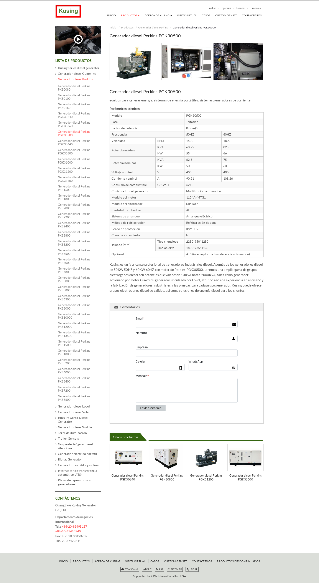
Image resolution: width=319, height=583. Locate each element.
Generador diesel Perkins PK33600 (74, 397)
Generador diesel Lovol (74, 406)
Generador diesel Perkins (153, 27)
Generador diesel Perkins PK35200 (74, 361)
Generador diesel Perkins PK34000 (74, 261)
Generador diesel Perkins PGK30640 (128, 477)
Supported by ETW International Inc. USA (159, 576)
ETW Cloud (131, 569)
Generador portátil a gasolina (78, 465)
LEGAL (193, 569)
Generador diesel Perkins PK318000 (74, 352)
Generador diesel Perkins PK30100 (74, 96)
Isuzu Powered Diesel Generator (73, 419)
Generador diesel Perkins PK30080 (74, 87)
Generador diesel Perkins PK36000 (74, 370)
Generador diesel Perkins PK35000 (74, 279)
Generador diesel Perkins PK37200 (74, 388)
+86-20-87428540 (68, 531)
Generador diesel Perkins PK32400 (74, 224)
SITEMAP (176, 569)
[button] (130, 15)
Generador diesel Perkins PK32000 (74, 206)
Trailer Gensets (68, 438)
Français (255, 8)
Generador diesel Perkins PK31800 (74, 197)
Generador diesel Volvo (74, 412)
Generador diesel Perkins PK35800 (74, 288)
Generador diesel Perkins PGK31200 (206, 477)
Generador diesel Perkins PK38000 (74, 306)
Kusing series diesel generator (78, 68)
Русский (226, 8)
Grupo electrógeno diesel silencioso (75, 446)
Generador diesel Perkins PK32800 (74, 233)
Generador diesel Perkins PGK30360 (74, 124)
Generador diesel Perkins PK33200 (74, 242)
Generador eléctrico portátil (77, 453)
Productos (127, 27)
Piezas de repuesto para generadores (74, 482)
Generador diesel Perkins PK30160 (74, 106)
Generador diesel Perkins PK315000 (74, 343)
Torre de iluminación (72, 433)
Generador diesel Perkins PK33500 (74, 251)
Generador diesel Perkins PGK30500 (74, 133)
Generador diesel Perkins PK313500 (74, 334)
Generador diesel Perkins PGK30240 (74, 115)
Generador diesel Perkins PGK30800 (167, 477)
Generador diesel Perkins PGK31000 (245, 477)
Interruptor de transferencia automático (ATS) (77, 472)
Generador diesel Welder (75, 427)
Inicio (113, 27)
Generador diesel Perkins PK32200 (74, 215)
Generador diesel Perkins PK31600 (74, 188)
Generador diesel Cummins (77, 73)
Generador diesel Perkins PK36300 (74, 297)
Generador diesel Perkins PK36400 (74, 379)
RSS (160, 569)
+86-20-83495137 (74, 526)
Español (240, 8)
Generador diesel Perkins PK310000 (74, 315)
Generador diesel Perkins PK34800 (74, 270)
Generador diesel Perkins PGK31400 (74, 179)
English (212, 8)
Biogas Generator (70, 459)
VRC (148, 569)
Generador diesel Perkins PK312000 (74, 324)
